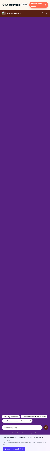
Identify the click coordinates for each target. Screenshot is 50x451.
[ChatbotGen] (11, 5)
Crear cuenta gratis (38, 4)
